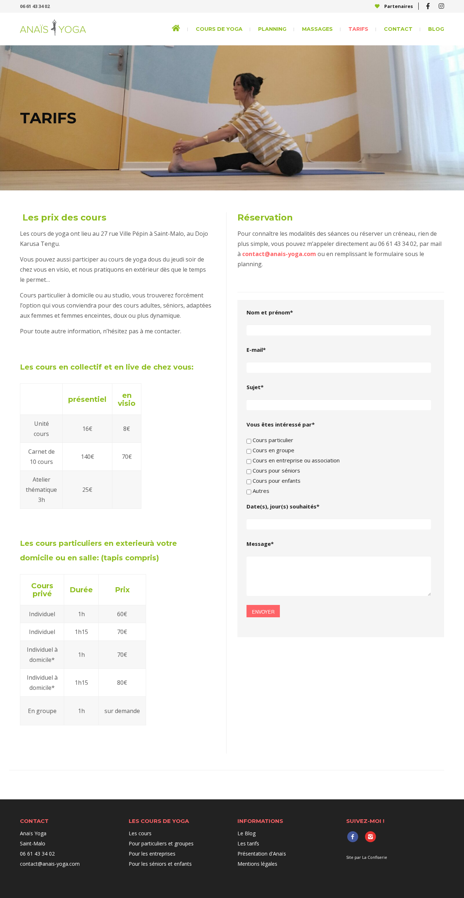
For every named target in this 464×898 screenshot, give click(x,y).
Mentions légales (257, 863)
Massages (317, 29)
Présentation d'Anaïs (261, 853)
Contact (398, 29)
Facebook (352, 836)
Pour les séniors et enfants (160, 863)
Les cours (140, 833)
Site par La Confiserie (366, 857)
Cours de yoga (219, 29)
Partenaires (398, 6)
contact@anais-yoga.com (279, 254)
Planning (272, 29)
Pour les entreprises (152, 853)
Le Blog (246, 833)
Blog (436, 29)
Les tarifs (248, 843)
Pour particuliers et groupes (161, 843)
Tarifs (358, 29)
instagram (370, 836)
